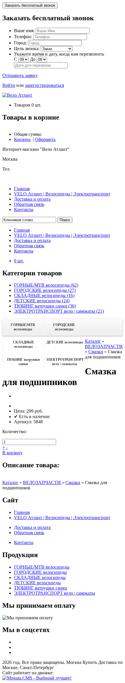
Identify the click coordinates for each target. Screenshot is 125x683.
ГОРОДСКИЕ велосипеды (64, 327)
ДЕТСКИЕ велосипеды (65, 342)
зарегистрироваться (44, 85)
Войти (8, 85)
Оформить (45, 139)
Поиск (65, 220)
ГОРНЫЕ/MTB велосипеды (23, 327)
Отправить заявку (20, 75)
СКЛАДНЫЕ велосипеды (23, 344)
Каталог (93, 341)
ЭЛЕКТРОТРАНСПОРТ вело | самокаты (65, 362)
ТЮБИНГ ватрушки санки (23, 362)
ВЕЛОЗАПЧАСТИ (104, 346)
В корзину (12, 452)
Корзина (22, 139)
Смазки (95, 351)
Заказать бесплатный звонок (30, 5)
